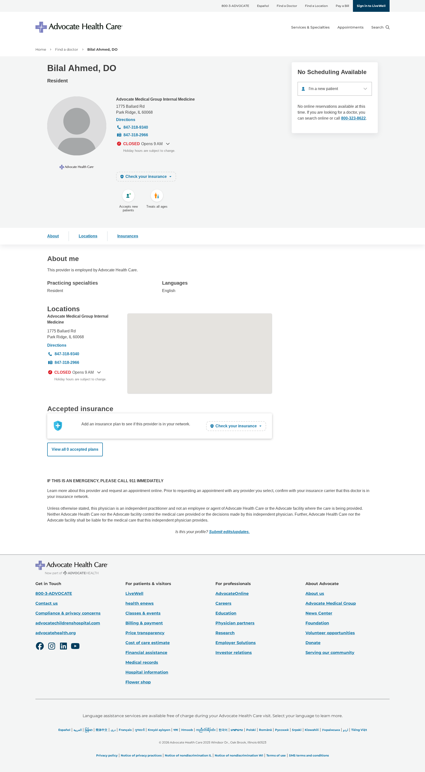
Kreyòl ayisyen (159, 730)
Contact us (46, 603)
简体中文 (101, 730)
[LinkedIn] (63, 647)
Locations (88, 236)
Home (40, 49)
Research (225, 633)
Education (225, 613)
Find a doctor (66, 49)
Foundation (317, 623)
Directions (125, 120)
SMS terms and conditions (309, 755)
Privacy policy (107, 755)
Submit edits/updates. (229, 532)
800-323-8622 (353, 118)
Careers (223, 603)
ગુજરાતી (140, 730)
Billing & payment (144, 623)
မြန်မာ (88, 730)
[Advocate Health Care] (79, 27)
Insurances (127, 236)
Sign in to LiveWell (371, 6)
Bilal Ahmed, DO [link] (102, 49)
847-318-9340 (135, 127)
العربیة (78, 730)
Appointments (350, 27)
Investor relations (233, 652)
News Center (318, 613)
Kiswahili (312, 730)
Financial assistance (146, 652)
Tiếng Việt (359, 730)
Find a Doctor (287, 6)
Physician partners (235, 623)
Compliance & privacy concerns (68, 613)
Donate (312, 642)
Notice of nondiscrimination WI (239, 755)
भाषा (175, 730)
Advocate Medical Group (330, 603)
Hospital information (146, 672)
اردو (345, 730)
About (53, 236)
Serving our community (329, 652)
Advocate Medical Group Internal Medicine (155, 99)
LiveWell (134, 593)
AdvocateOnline (232, 593)
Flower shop (138, 682)
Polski (251, 730)
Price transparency (145, 633)
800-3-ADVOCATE (235, 6)
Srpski (297, 730)
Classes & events (143, 613)
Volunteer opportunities (330, 633)
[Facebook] (40, 647)
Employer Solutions (235, 642)
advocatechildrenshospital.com (67, 623)
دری (113, 730)
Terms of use (276, 755)
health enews (139, 603)
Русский (282, 730)
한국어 (223, 730)
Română (265, 730)
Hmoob (187, 730)
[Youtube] (75, 647)
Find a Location (316, 6)
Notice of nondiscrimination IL (188, 755)
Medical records (141, 662)
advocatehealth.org (55, 633)
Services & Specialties (310, 27)
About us (314, 593)
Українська (331, 730)
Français (125, 730)
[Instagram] (52, 647)
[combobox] (335, 89)
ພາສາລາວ (237, 730)
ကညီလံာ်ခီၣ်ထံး (205, 730)
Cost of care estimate (147, 642)
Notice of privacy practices (141, 755)
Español (263, 6)
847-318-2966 (135, 135)
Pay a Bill (342, 6)
